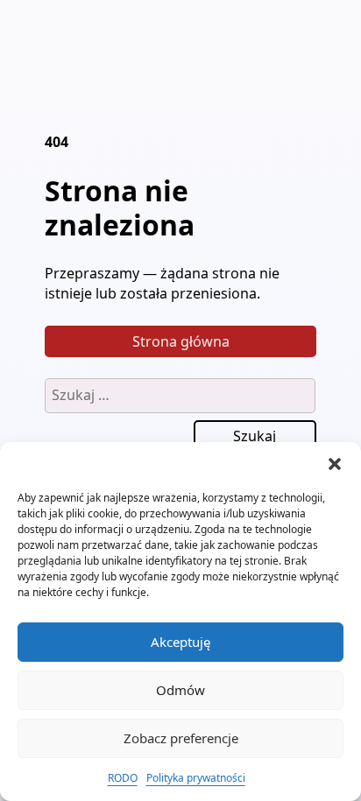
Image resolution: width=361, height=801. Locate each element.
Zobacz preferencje (181, 738)
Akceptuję (180, 641)
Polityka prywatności (195, 777)
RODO (123, 777)
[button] (334, 464)
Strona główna (181, 341)
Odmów (180, 690)
